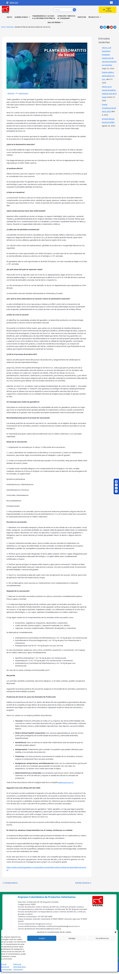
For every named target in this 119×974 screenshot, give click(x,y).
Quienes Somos (21, 17)
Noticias (10, 27)
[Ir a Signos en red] (116, 491)
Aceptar (42, 938)
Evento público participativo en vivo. (108, 75)
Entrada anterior (10, 882)
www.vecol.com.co (65, 782)
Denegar (72, 938)
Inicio (9, 17)
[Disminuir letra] (116, 484)
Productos (93, 17)
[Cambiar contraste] (116, 481)
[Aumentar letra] (116, 488)
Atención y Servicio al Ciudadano (66, 17)
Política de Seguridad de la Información (19, 967)
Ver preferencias (102, 938)
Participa (82, 17)
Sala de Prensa (54, 22)
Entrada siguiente (83, 882)
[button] (115, 932)
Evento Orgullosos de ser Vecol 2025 (109, 108)
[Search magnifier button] (74, 9)
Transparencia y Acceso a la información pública (43, 17)
